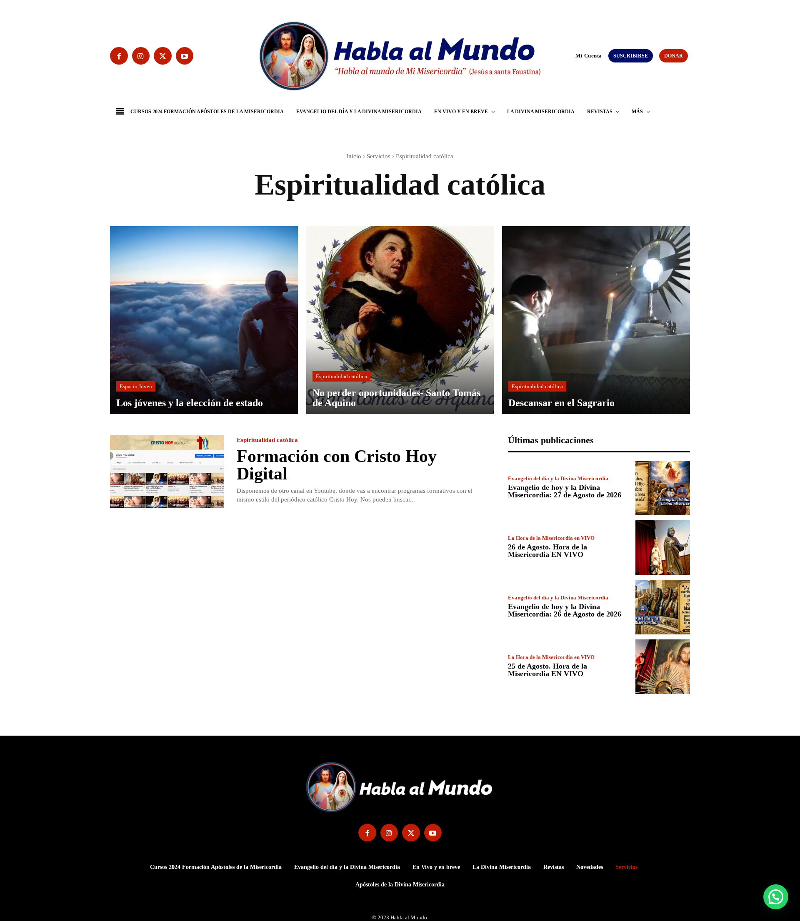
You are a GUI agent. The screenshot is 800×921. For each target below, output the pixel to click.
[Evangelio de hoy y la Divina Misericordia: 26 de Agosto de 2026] (662, 607)
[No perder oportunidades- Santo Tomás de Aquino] (400, 320)
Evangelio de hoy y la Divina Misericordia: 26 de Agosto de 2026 (564, 610)
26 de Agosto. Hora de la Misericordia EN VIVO (547, 551)
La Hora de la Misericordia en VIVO (551, 538)
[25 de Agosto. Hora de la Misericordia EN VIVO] (662, 666)
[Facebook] (119, 56)
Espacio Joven (136, 386)
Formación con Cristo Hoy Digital (337, 465)
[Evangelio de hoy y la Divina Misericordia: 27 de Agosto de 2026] (662, 488)
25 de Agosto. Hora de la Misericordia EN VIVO (547, 670)
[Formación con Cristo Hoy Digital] (167, 471)
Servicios (378, 156)
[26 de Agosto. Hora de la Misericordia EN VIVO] (662, 547)
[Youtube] (185, 56)
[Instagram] (141, 56)
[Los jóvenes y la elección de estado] (204, 320)
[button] (571, 55)
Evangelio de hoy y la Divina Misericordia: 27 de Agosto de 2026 (564, 491)
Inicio (353, 156)
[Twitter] (163, 56)
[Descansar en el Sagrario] (596, 320)
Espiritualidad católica (341, 376)
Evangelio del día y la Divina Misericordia (558, 478)
